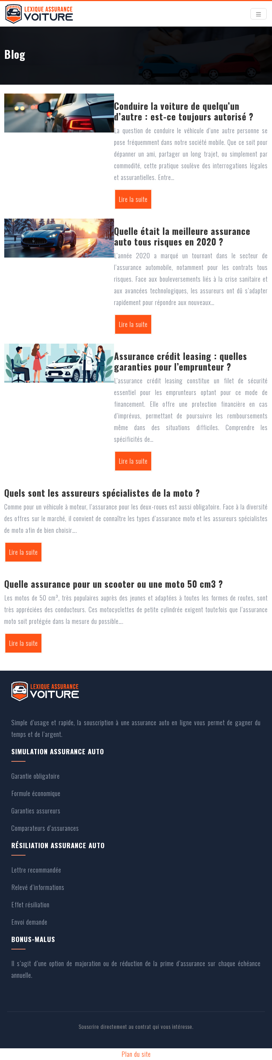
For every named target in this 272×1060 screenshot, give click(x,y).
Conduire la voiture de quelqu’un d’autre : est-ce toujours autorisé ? (184, 111)
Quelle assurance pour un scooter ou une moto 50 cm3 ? (113, 583)
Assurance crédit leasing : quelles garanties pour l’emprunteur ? (180, 361)
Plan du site (136, 1054)
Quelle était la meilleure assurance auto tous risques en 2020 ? (182, 236)
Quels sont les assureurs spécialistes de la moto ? (102, 492)
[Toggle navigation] (258, 13)
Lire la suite (133, 199)
